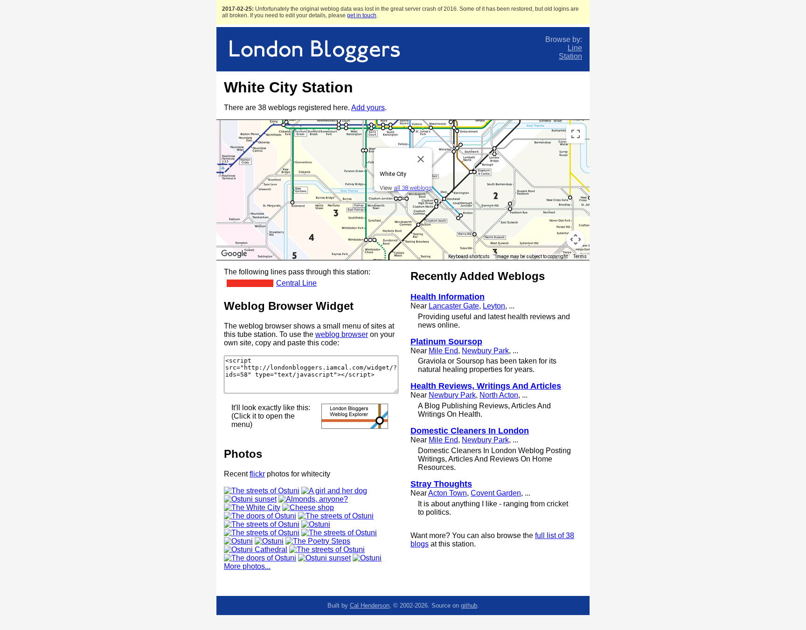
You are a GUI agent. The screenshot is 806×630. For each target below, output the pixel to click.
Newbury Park (485, 351)
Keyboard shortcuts (469, 256)
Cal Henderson (369, 605)
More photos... (247, 566)
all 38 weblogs (413, 187)
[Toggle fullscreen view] (575, 134)
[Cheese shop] (308, 507)
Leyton (494, 306)
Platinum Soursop (446, 341)
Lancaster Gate (454, 306)
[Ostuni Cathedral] (255, 549)
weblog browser (341, 334)
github (469, 605)
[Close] (421, 159)
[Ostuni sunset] (250, 499)
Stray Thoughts (441, 484)
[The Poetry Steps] (317, 541)
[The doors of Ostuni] (260, 516)
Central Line (296, 283)
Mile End (443, 351)
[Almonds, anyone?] (313, 499)
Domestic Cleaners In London (469, 430)
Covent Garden (496, 493)
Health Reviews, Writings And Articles (485, 386)
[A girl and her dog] (334, 491)
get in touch (361, 15)
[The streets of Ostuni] (261, 491)
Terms (580, 256)
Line (575, 48)
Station (570, 56)
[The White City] (252, 507)
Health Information (447, 296)
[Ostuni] (315, 524)
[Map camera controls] (575, 239)
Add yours (368, 108)
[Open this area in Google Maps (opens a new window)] (234, 254)
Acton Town (447, 493)
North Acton (498, 395)
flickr (257, 474)
